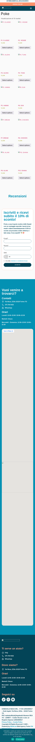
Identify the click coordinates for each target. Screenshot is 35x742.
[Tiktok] (4, 699)
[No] (32, 735)
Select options (7, 47)
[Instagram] (8, 699)
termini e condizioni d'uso (19, 261)
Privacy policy (20, 739)
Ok (13, 739)
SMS (5, 252)
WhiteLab (13, 726)
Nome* (6, 245)
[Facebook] (13, 699)
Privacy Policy (6, 722)
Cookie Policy (17, 722)
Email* (6, 238)
